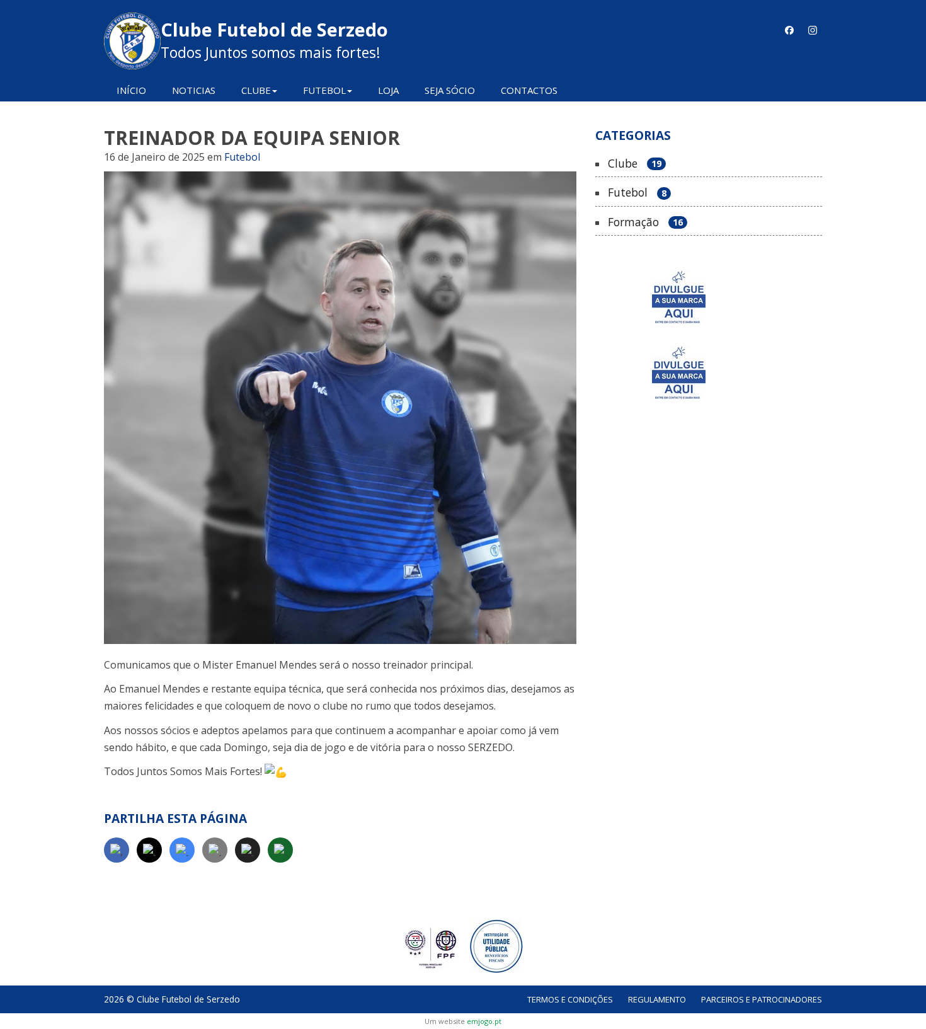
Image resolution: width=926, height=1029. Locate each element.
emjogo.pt (484, 1021)
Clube (634, 164)
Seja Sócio (450, 90)
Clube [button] (256, 90)
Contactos (529, 90)
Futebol (242, 157)
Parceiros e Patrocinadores (761, 999)
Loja (388, 90)
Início (131, 90)
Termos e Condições (570, 999)
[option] (708, 297)
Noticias (193, 90)
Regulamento (657, 999)
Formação (645, 222)
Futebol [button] (324, 90)
